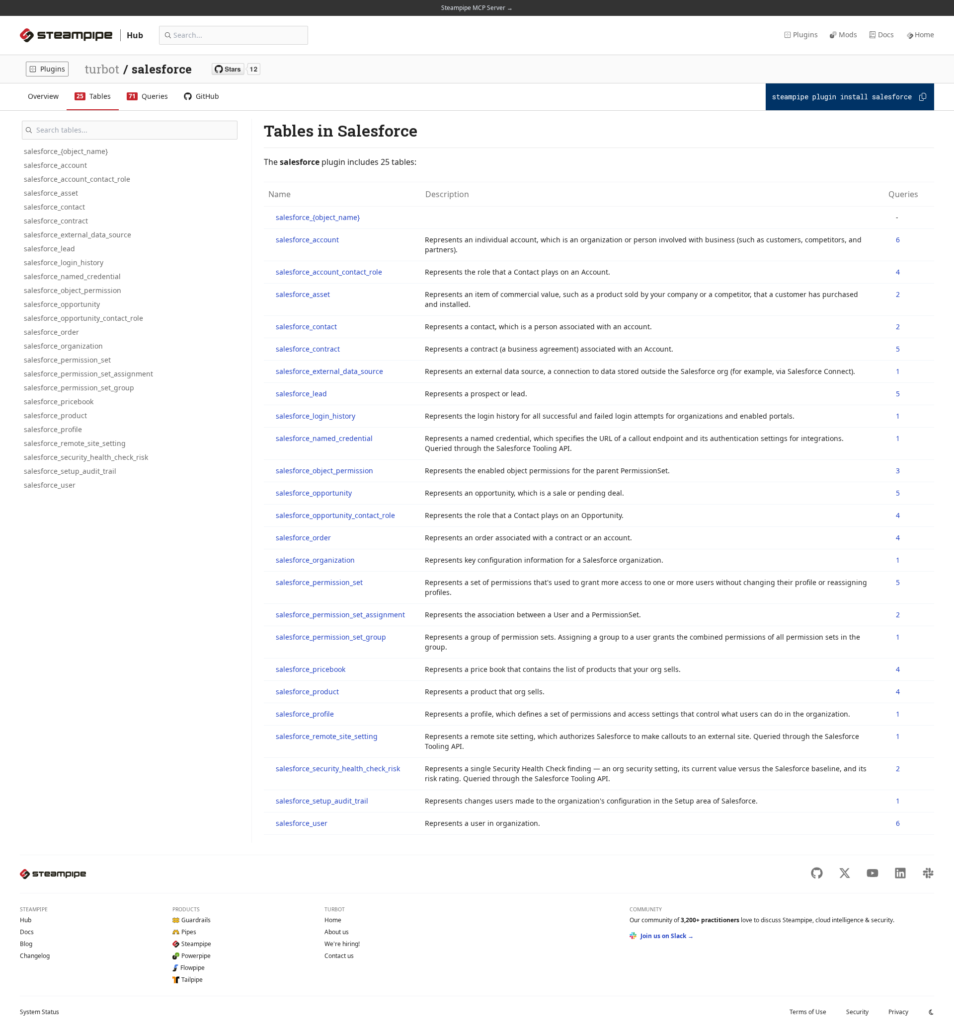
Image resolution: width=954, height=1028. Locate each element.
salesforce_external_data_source (77, 234)
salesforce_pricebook (58, 401)
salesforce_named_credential (72, 276)
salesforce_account (55, 165)
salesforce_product (55, 415)
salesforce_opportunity (62, 304)
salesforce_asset (51, 193)
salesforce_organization (63, 346)
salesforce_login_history (63, 262)
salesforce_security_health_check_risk (86, 457)
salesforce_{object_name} (66, 151)
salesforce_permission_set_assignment (88, 373)
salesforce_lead (49, 248)
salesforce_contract (56, 220)
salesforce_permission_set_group (79, 387)
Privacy (898, 1012)
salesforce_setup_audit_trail (70, 471)
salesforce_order (51, 332)
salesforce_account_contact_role (77, 179)
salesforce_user (50, 485)
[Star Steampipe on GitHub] (236, 69)
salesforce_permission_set (67, 360)
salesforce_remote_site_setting (75, 443)
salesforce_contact (54, 207)
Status (39, 1012)
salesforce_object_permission (72, 290)
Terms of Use (808, 1012)
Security (857, 1012)
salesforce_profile (53, 429)
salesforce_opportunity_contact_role (83, 318)
